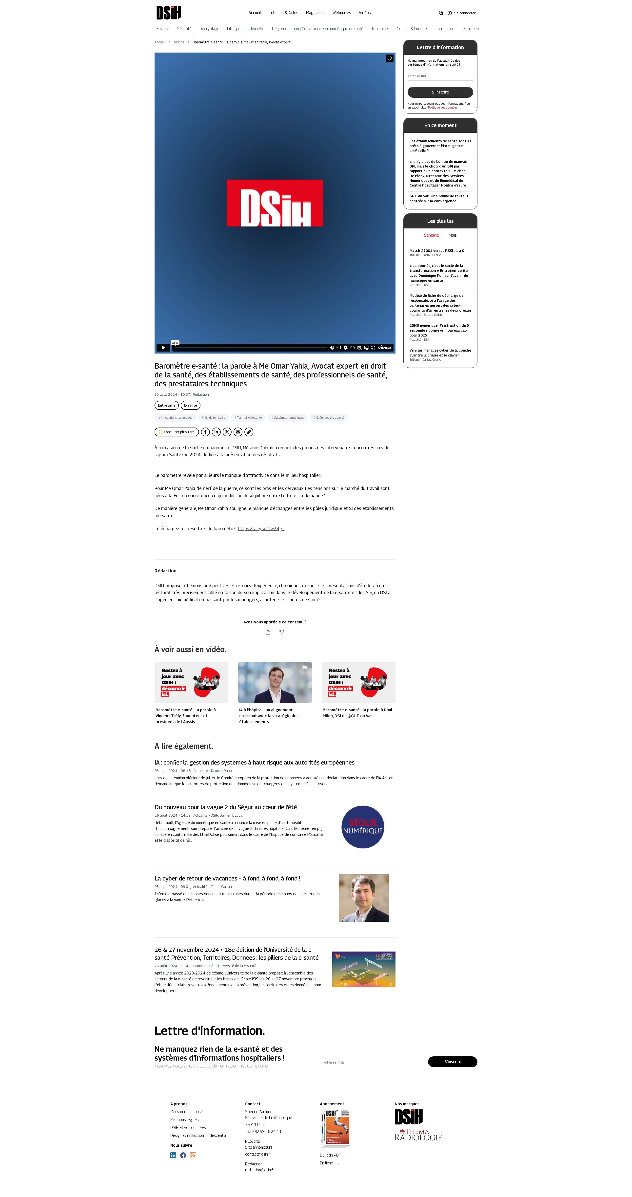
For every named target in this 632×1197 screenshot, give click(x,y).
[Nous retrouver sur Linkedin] (173, 1155)
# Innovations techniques (175, 417)
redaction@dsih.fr (259, 1170)
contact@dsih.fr (258, 1154)
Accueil (255, 12)
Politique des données (442, 107)
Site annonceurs (258, 1147)
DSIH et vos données (188, 1127)
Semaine (431, 235)
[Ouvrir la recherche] (442, 12)
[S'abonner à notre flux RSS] (193, 1155)
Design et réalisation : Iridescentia (198, 1135)
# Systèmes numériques (288, 417)
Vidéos (365, 12)
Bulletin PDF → (334, 1155)
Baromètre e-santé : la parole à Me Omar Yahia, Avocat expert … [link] (243, 42)
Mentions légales (184, 1119)
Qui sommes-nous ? (186, 1111)
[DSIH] (428, 1117)
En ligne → (330, 1163)
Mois (453, 235)
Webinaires (342, 12)
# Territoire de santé (248, 417)
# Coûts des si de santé (329, 417)
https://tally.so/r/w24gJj (261, 528)
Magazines (315, 12)
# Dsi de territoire (213, 417)
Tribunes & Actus (283, 12)
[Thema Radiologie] (428, 1135)
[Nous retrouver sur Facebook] (183, 1155)
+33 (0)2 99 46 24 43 (263, 1131)
